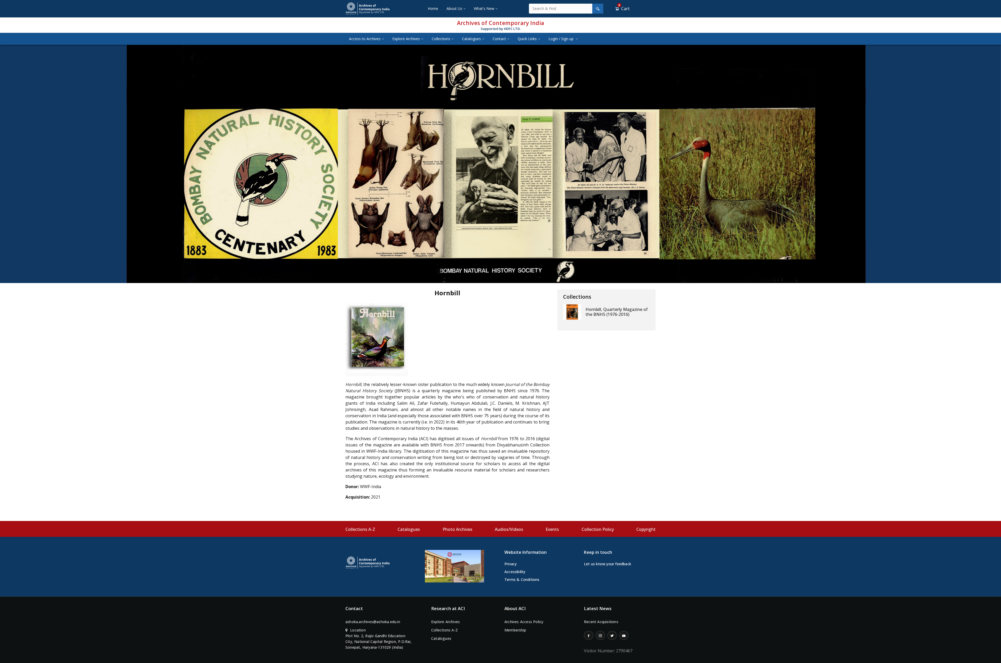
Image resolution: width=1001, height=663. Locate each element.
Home (433, 8)
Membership (515, 630)
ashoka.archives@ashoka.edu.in (372, 621)
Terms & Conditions (522, 579)
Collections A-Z (360, 529)
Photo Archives (457, 529)
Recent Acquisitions (601, 621)
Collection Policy (598, 529)
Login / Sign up (561, 38)
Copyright (646, 529)
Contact (499, 38)
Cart (624, 8)
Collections (441, 38)
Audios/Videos (509, 529)
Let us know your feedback (607, 563)
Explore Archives (406, 38)
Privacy (510, 563)
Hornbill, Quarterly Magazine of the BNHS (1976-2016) (616, 311)
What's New (484, 8)
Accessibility (515, 571)
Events (552, 529)
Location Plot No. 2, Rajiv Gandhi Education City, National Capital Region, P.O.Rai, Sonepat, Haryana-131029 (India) (378, 639)
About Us (454, 8)
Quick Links (527, 38)
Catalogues (471, 38)
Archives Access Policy (523, 621)
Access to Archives (365, 38)
